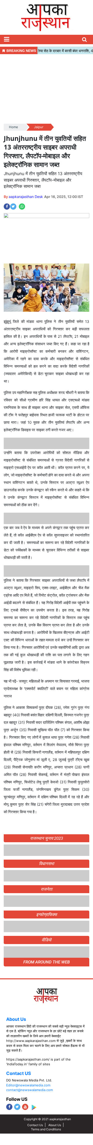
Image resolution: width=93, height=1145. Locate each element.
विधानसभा (46, 863)
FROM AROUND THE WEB (46, 961)
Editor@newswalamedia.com (28, 1085)
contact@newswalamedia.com (29, 1090)
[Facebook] (9, 1107)
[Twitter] (17, 1107)
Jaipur (38, 127)
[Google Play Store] (34, 1107)
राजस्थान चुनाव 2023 (46, 838)
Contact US (18, 1073)
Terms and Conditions (46, 1129)
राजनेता (46, 889)
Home (13, 127)
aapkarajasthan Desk (26, 196)
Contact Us (35, 1125)
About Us (16, 1019)
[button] (6, 39)
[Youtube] (25, 1107)
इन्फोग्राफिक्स (46, 914)
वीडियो (46, 939)
